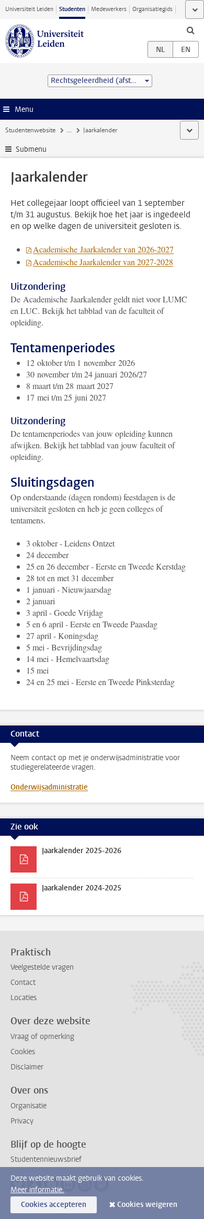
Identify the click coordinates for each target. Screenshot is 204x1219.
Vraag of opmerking (42, 1037)
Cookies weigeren (147, 1205)
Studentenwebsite (30, 130)
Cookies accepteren (53, 1205)
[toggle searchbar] (190, 30)
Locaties (23, 998)
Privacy (21, 1121)
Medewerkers (109, 9)
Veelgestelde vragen (42, 967)
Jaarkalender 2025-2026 (81, 851)
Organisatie (28, 1106)
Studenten (72, 9)
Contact (23, 982)
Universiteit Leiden (29, 9)
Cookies (22, 1052)
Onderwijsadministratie (49, 787)
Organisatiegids (152, 9)
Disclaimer (26, 1067)
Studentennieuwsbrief (46, 1159)
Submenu (31, 149)
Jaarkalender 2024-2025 (81, 888)
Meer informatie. (37, 1190)
